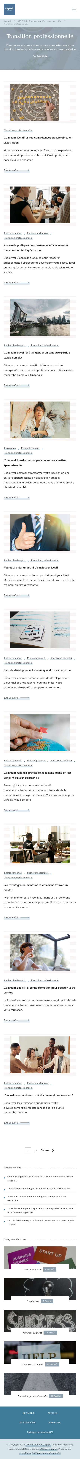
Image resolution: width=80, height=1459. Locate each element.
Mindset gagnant (30, 448)
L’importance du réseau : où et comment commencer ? (38, 1095)
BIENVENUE (29, 1413)
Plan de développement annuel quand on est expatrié (37, 670)
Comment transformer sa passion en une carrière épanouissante (35, 463)
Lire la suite (11, 170)
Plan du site (54, 1422)
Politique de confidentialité (46, 1453)
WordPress (25, 1453)
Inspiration (10, 448)
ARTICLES (52, 1413)
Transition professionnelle (18, 130)
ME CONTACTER (28, 1422)
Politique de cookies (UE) (40, 1432)
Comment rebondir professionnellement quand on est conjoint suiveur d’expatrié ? (37, 775)
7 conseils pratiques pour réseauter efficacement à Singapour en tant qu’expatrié (36, 248)
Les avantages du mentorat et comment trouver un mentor (36, 887)
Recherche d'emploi (37, 233)
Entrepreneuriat (13, 233)
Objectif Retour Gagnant (38, 1444)
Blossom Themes (48, 1448)
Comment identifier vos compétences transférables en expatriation (38, 140)
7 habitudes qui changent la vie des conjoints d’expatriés (39, 1188)
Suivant (45, 1150)
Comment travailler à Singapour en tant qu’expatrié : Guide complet (37, 355)
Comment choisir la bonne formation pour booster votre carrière (39, 990)
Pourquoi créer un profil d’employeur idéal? (31, 567)
